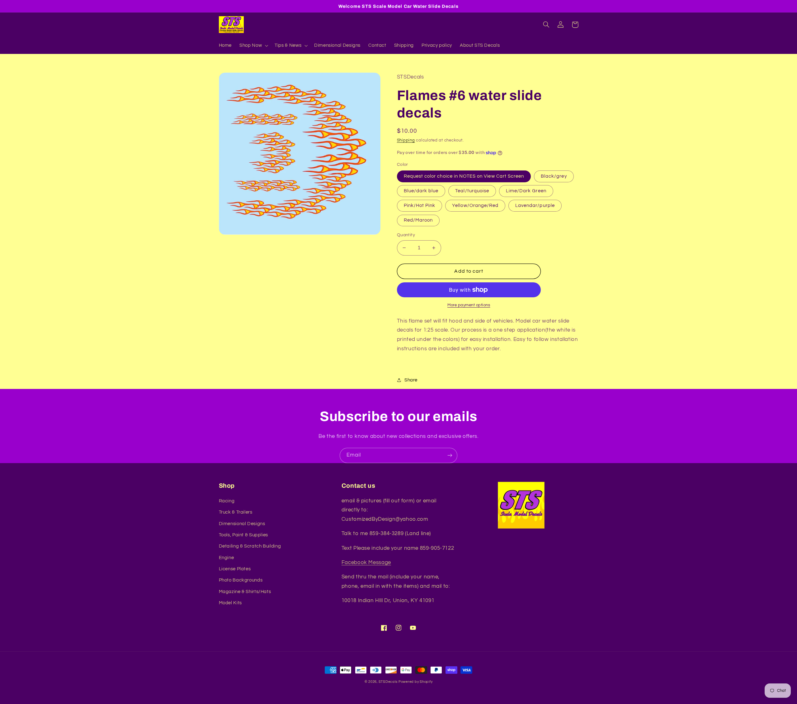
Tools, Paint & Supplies (243, 535)
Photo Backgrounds (241, 580)
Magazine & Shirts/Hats (245, 591)
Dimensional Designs (242, 523)
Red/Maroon (418, 220)
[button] (253, 45)
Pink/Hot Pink (420, 205)
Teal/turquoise (472, 191)
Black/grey (554, 176)
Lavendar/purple (535, 205)
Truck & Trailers (235, 512)
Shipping (406, 140)
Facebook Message (366, 562)
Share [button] (410, 380)
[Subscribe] (450, 455)
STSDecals (388, 681)
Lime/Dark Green (526, 191)
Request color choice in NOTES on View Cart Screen (464, 176)
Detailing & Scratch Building (250, 546)
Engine (226, 557)
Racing (227, 501)
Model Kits (230, 603)
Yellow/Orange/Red (475, 205)
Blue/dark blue (421, 191)
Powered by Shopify (415, 681)
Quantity (406, 235)
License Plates (235, 569)
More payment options (468, 305)
